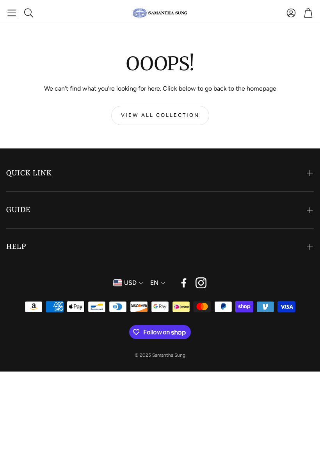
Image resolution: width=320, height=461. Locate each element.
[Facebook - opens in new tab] (183, 282)
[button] (11, 12)
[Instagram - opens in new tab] (201, 282)
